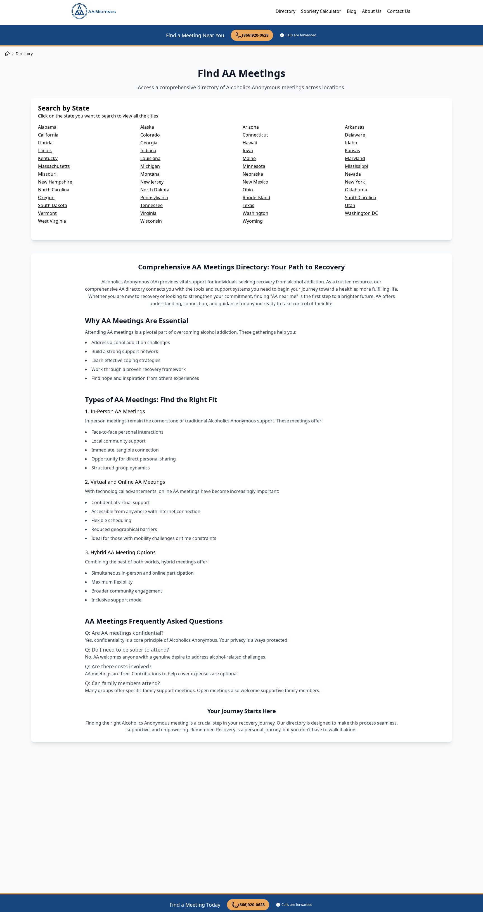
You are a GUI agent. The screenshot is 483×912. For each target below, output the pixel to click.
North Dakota (154, 190)
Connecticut (255, 135)
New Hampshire (55, 182)
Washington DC (361, 213)
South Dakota (52, 205)
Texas (248, 205)
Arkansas (354, 127)
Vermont (47, 213)
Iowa (248, 150)
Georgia (148, 143)
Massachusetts (54, 166)
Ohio (248, 190)
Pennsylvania (154, 197)
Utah (350, 205)
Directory (285, 11)
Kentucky (48, 158)
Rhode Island (256, 197)
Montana (150, 174)
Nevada (353, 174)
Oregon (46, 197)
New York (355, 182)
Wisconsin (151, 221)
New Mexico (255, 182)
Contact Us (398, 11)
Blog (351, 11)
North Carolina (53, 190)
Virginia (148, 213)
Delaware (355, 135)
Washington (255, 213)
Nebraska (253, 174)
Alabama (47, 127)
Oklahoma (356, 190)
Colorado (150, 135)
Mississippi (356, 166)
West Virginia (52, 221)
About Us (372, 11)
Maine (249, 158)
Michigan (150, 166)
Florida (45, 143)
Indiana (148, 150)
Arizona (251, 127)
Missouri (47, 174)
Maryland (355, 158)
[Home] (7, 54)
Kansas (352, 150)
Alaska (147, 127)
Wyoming (253, 221)
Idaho (351, 143)
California (48, 135)
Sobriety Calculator (321, 11)
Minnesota (254, 166)
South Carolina (360, 197)
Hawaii (250, 143)
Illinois (45, 150)
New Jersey (152, 182)
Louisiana (150, 158)
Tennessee (151, 205)
